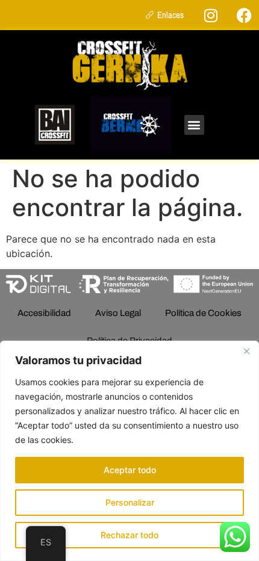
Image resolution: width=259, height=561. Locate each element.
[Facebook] (244, 15)
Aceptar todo (130, 470)
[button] (194, 125)
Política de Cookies (203, 313)
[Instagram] (211, 15)
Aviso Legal (118, 313)
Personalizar (129, 502)
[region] (129, 451)
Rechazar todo (129, 535)
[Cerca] (246, 351)
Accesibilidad (44, 313)
